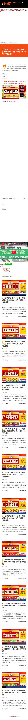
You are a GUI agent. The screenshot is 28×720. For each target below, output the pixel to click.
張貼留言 (4, 209)
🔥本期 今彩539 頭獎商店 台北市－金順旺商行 (13, 83)
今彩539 (7, 198)
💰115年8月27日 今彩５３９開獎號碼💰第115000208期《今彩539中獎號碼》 (13, 431)
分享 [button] (24, 198)
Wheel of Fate (6, 270)
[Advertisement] (14, 27)
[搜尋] (22, 2)
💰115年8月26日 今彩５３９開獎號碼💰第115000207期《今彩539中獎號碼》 (13, 387)
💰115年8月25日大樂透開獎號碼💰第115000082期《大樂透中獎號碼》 (14, 562)
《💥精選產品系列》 (13, 43)
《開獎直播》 (16, 9)
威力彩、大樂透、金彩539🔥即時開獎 (11, 3)
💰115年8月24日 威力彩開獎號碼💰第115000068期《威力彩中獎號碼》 (14, 649)
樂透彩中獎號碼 (12, 198)
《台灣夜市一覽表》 (19, 10)
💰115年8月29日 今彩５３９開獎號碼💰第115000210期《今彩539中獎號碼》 (13, 518)
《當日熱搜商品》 (11, 10)
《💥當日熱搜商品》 (4, 43)
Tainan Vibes (5, 269)
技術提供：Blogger (15, 716)
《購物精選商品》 (3, 10)
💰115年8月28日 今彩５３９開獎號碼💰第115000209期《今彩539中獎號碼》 (13, 475)
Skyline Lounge (6, 272)
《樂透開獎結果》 (22, 9)
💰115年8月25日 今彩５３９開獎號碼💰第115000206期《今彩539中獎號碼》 (13, 344)
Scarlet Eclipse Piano (7, 271)
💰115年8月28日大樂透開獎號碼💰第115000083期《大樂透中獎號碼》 (14, 605)
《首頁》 (2, 9)
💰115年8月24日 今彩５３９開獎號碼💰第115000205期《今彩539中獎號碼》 (13, 300)
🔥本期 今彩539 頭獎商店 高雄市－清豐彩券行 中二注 (15, 81)
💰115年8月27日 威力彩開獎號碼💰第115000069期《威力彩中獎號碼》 (14, 693)
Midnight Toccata (6, 268)
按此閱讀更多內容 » (22, 316)
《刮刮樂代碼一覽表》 (8, 9)
